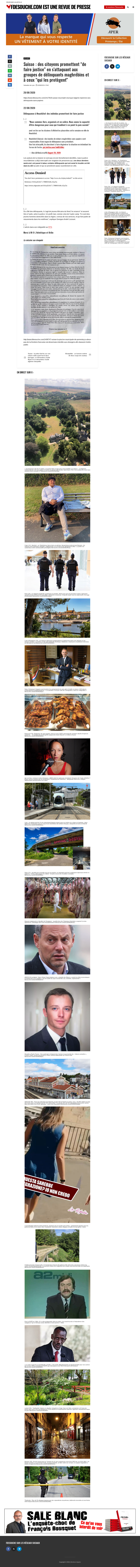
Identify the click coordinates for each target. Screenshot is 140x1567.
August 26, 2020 (54, 152)
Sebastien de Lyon (29, 85)
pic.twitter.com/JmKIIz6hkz (53, 147)
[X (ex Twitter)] (112, 66)
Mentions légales (76, 1562)
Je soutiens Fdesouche (114, 7)
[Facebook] (106, 66)
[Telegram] (117, 66)
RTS (50, 227)
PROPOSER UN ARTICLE (14, 2)
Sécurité (27, 58)
